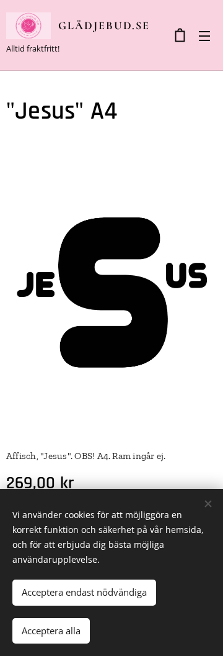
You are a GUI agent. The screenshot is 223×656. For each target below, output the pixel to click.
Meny (204, 35)
